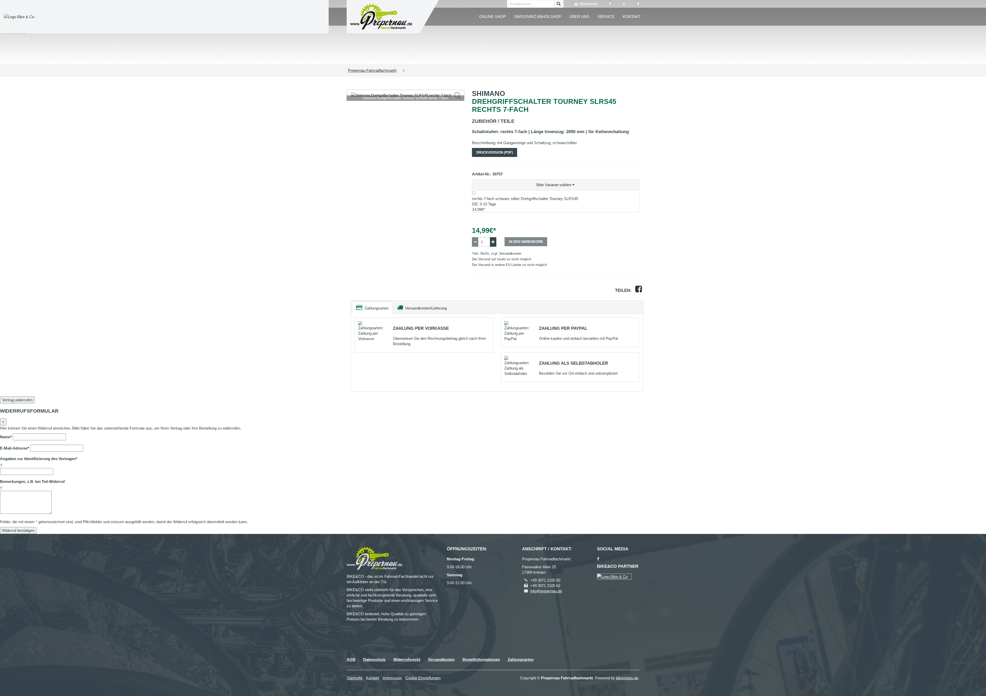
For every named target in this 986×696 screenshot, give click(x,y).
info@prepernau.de (546, 591)
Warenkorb (588, 4)
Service (606, 16)
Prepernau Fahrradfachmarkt (372, 70)
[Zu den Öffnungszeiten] (624, 4)
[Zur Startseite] (381, 16)
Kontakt (632, 16)
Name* (6, 437)
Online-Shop (492, 16)
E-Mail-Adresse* (14, 448)
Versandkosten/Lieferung (425, 308)
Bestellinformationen (481, 659)
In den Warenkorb (526, 242)
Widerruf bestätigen (18, 530)
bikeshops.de (627, 678)
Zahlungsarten (376, 308)
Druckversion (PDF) (494, 152)
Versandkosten (510, 253)
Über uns (579, 16)
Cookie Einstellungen (423, 678)
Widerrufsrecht (406, 659)
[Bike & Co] (614, 577)
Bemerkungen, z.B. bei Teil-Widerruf (32, 481)
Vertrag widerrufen (17, 400)
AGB (351, 659)
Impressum (392, 678)
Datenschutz (374, 659)
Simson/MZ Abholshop (537, 16)
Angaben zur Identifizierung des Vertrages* (38, 458)
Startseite (355, 678)
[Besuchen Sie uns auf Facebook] (610, 4)
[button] (555, 185)
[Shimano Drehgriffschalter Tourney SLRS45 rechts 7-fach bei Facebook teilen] (638, 290)
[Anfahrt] (638, 4)
